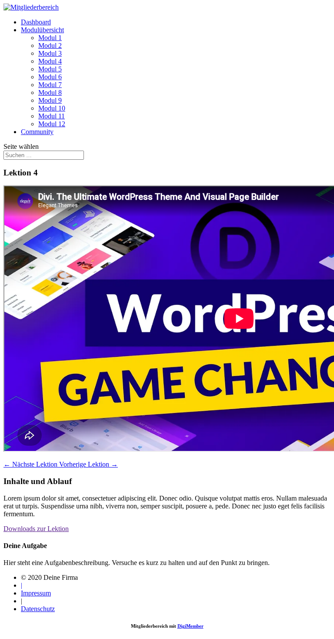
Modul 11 (51, 116)
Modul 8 (50, 92)
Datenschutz (38, 608)
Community (37, 131)
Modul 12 (51, 124)
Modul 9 (50, 100)
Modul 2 (50, 45)
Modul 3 (50, 53)
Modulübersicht (42, 30)
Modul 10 (51, 108)
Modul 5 (50, 69)
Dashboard (36, 22)
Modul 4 (50, 61)
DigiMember (190, 626)
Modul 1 (50, 37)
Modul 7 (50, 84)
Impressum (36, 593)
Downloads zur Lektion (36, 528)
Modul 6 (50, 77)
